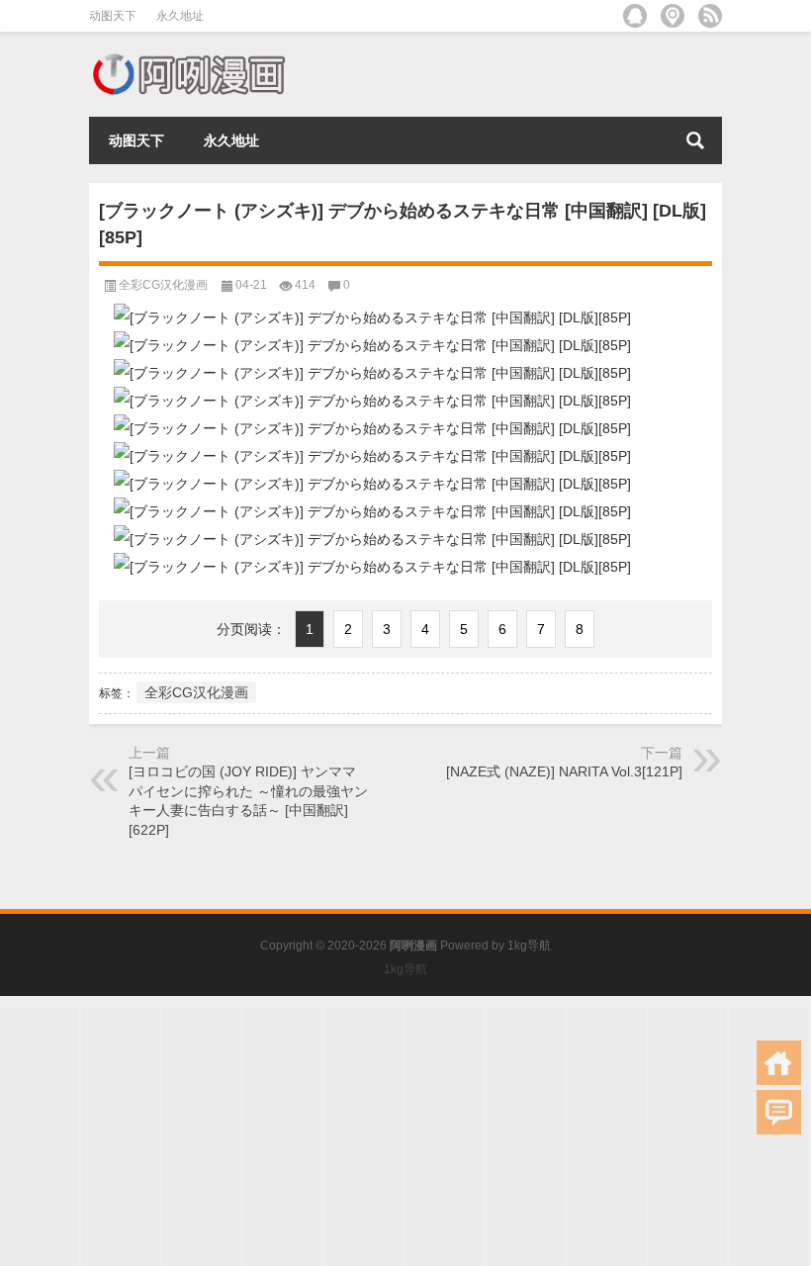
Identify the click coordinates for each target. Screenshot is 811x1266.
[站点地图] (672, 16)
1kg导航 (529, 945)
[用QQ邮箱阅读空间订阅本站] (635, 16)
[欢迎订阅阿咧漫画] (710, 16)
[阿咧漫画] (188, 57)
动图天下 (112, 16)
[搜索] (695, 140)
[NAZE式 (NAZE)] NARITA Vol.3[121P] (564, 771)
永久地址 (180, 16)
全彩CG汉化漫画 (163, 285)
